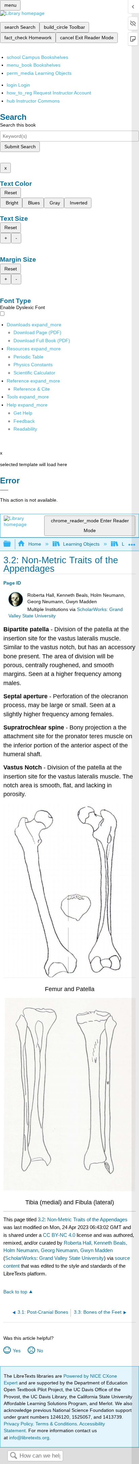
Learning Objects (81, 544)
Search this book (18, 125)
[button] (24, 421)
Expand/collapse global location (132, 542)
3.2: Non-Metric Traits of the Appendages (83, 1219)
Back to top (15, 1291)
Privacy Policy (18, 1423)
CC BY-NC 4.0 (59, 1235)
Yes (16, 1350)
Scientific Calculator (34, 372)
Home (34, 544)
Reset (10, 192)
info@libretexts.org (28, 1437)
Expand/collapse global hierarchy (11, 544)
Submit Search (20, 146)
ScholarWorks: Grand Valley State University (54, 1258)
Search (13, 1456)
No (40, 1350)
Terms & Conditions (56, 1423)
